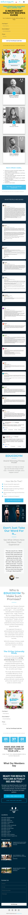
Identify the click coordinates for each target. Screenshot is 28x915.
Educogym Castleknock (7, 822)
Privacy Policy (19, 913)
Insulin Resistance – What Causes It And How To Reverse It (19, 856)
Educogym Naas (5, 832)
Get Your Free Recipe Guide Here (14, 40)
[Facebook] (9, 910)
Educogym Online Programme (9, 836)
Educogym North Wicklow (8, 834)
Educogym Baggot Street (7, 817)
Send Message (14, 904)
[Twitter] (12, 910)
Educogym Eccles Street (7, 828)
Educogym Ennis (5, 829)
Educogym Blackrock (6, 820)
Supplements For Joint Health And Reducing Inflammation (19, 843)
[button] (24, 2)
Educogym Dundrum (6, 826)
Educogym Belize (5, 819)
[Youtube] (18, 910)
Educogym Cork (5, 823)
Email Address (6, 29)
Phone (3, 34)
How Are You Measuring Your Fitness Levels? (19, 869)
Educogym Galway (6, 831)
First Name (5, 23)
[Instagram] (15, 910)
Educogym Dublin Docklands (8, 825)
